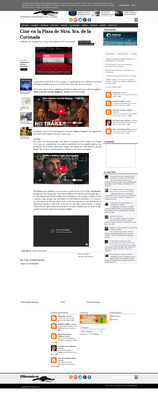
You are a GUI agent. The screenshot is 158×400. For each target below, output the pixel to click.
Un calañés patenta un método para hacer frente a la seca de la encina (122, 190)
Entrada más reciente (86, 44)
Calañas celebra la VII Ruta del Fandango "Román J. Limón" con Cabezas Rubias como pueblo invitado (121, 81)
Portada (25, 25)
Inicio (63, 302)
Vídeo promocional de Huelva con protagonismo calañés (121, 204)
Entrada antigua (84, 42)
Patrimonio (74, 25)
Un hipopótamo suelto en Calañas (121, 254)
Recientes (110, 54)
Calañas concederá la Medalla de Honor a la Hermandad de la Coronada (85, 13)
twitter (80, 20)
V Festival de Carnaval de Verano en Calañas (121, 76)
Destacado (24, 66)
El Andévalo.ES (132, 385)
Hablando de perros (116, 216)
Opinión (64, 25)
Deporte (94, 25)
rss (71, 20)
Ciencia (85, 25)
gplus (85, 20)
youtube (75, 20)
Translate (96, 334)
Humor (103, 25)
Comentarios (122, 54)
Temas (134, 54)
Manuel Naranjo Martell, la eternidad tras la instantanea (130, 12)
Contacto (112, 25)
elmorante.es (116, 316)
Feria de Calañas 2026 (113, 87)
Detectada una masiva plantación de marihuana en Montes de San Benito (122, 177)
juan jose (115, 319)
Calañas (34, 25)
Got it (134, 5)
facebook (89, 20)
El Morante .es (35, 387)
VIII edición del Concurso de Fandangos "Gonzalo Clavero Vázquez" (107, 13)
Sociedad (44, 25)
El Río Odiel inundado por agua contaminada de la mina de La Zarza (122, 242)
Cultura (54, 25)
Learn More (124, 5)
